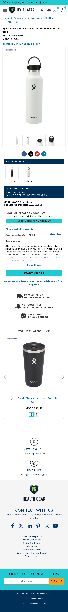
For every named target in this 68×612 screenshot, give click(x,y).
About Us (32, 546)
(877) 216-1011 (34, 449)
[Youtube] (55, 525)
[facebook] (24, 154)
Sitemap (45, 603)
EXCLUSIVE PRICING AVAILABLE (23, 205)
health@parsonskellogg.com (34, 474)
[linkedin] (44, 154)
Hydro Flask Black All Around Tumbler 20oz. (34, 400)
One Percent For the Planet (32, 553)
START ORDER (34, 273)
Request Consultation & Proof (21, 43)
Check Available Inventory (20, 229)
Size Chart (56, 234)
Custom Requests (32, 536)
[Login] (49, 10)
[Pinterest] (38, 525)
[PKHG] (21, 10)
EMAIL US (34, 470)
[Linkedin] (29, 525)
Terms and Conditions (29, 603)
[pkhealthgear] (34, 493)
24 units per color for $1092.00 (26, 193)
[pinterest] (37, 154)
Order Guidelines (32, 543)
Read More (34, 265)
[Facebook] (12, 525)
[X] (21, 525)
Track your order (32, 539)
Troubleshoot (31, 556)
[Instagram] (46, 525)
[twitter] (30, 154)
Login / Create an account (34, 221)
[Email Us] (34, 463)
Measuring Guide (32, 549)
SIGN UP (57, 581)
